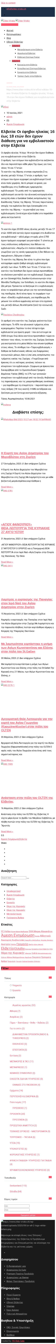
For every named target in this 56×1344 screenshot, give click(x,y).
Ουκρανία (36, 957)
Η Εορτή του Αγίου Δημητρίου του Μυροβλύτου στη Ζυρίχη (25, 455)
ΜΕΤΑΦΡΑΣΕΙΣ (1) (18, 1067)
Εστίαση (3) (15, 1055)
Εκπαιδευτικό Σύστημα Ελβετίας (31, 68)
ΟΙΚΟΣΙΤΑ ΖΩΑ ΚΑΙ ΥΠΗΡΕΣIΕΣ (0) (26, 1079)
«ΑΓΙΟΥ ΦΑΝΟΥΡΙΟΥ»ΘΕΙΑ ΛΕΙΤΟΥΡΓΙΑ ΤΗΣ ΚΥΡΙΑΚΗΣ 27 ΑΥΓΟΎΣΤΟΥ (25, 528)
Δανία (31, 944)
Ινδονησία (28, 953)
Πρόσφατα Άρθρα (15, 917)
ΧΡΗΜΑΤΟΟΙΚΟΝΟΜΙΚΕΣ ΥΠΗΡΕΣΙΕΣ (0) (30, 1170)
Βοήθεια (10, 1335)
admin (9, 116)
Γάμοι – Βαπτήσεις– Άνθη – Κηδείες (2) (29, 1022)
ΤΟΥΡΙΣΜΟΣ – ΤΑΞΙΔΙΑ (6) (22, 1137)
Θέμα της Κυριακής (16, 906)
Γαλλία (13, 944)
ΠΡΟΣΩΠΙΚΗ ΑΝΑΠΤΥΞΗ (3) (23, 1125)
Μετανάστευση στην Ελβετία (30, 49)
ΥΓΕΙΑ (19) (15, 1143)
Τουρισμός (11, 961)
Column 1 (16, 46)
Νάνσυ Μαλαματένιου (15, 957)
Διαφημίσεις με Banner (18, 1277)
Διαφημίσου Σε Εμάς (16, 1270)
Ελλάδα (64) (15, 1191)
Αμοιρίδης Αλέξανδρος (33, 940)
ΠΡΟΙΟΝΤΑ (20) (17, 1114)
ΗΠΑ (50, 949)
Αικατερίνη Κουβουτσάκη (13, 940)
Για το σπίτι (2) (17, 1028)
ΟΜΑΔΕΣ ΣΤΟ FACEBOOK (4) (26, 1084)
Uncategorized (13, 891)
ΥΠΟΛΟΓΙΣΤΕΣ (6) (18, 1149)
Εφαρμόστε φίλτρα (28, 1215)
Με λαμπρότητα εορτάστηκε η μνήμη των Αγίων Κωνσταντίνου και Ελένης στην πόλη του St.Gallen (27, 648)
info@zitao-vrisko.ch (16, 9)
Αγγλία (37, 936)
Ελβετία (23, 839)
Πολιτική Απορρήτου (17, 1314)
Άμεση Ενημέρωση (15, 124)
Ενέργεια (28, 949)
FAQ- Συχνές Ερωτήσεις (18, 1327)
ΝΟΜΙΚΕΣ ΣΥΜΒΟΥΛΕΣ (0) (22, 1073)
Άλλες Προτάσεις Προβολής (21, 1281)
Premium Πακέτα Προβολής (20, 1273)
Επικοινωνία (13, 1331)
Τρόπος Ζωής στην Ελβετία (29, 76)
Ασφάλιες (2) (16, 1017)
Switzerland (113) (18, 1185)
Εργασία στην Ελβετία (27, 72)
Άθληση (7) (15, 1011)
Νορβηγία (28, 957)
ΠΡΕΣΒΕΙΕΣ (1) (20, 1108)
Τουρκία (19, 961)
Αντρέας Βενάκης (47, 940)
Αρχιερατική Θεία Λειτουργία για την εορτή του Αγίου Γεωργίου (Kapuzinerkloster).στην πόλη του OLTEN (26, 724)
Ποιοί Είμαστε (14, 1295)
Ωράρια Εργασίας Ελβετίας (31, 961)
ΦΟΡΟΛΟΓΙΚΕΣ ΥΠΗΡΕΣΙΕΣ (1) (25, 1154)
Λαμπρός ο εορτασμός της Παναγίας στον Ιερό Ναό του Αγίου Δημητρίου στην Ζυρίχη (26, 603)
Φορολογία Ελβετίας (26, 53)
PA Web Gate (18, 1341)
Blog (9, 38)
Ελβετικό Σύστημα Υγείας (28, 57)
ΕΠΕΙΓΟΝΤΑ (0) (20, 1050)
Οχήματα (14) (16, 1090)
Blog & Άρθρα (13, 1298)
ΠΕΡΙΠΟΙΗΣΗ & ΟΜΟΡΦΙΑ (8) (24, 1096)
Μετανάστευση (14, 914)
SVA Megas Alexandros (40, 931)
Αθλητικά (45, 935)
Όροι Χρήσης (13, 1310)
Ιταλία (34, 953)
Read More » (7, 487)
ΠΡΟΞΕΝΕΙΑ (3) (20, 1119)
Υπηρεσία (17, 985)
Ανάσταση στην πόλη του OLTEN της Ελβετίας (27, 800)
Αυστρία (5, 944)
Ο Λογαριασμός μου (16, 1266)
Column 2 (16, 61)
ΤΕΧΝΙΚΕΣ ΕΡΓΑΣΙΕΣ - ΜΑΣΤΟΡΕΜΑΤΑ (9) (30, 1131)
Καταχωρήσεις (14, 34)
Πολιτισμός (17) (18, 1102)
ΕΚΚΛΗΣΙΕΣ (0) (20, 1044)
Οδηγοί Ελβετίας (15, 42)
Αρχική (10, 30)
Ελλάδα (19, 948)
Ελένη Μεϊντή (38, 944)
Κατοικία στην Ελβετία (27, 65)
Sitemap (10, 1306)
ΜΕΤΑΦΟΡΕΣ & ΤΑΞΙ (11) (21, 1061)
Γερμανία (22, 944)
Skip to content (8, 3)
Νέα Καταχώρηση (9, 24)
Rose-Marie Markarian (19, 931)
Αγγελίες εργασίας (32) (24, 1005)
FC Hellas (6, 931)
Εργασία (11, 902)
